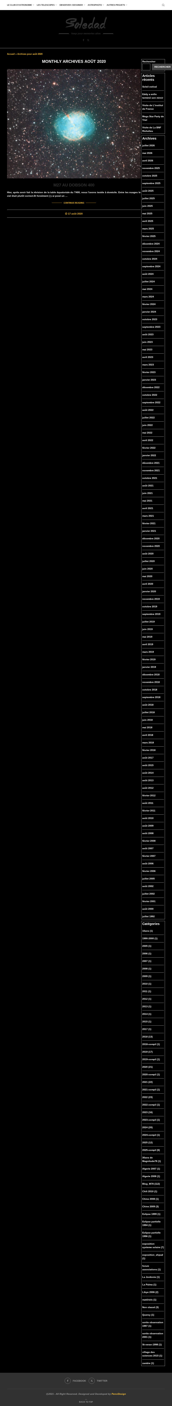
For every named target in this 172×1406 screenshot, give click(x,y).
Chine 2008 (150, 1199)
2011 (146, 991)
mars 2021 (148, 515)
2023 (147, 1112)
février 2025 (149, 236)
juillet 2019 (148, 621)
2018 (147, 1036)
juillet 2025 (148, 198)
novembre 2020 (151, 546)
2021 (147, 1082)
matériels (149, 1299)
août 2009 (148, 825)
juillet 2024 (148, 281)
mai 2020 (147, 576)
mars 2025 (148, 228)
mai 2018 (147, 727)
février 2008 (149, 840)
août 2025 (148, 190)
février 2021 (149, 523)
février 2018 (149, 750)
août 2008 (148, 833)
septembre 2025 (151, 183)
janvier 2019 (149, 667)
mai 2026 (147, 153)
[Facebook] (83, 40)
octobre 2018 (149, 689)
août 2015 (148, 765)
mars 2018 (148, 742)
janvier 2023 (149, 379)
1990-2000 (150, 938)
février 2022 (149, 447)
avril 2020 (147, 583)
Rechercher (148, 61)
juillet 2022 (148, 417)
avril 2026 (147, 160)
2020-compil (151, 1074)
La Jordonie (151, 1277)
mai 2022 (147, 432)
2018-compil (151, 1044)
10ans (147, 930)
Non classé (150, 1307)
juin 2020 (147, 568)
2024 (147, 1127)
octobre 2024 (149, 258)
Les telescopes (46, 5)
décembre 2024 (151, 243)
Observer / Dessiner (71, 5)
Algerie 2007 (151, 1168)
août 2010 (148, 818)
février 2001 (149, 901)
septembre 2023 (151, 327)
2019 (147, 1051)
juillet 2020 (148, 561)
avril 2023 (147, 357)
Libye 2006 (150, 1292)
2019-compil (151, 1059)
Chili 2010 (149, 1191)
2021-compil (151, 1089)
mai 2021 (147, 500)
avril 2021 (147, 508)
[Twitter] (88, 40)
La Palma (149, 1284)
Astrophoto (95, 5)
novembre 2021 (151, 470)
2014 (146, 1014)
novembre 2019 (151, 599)
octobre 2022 (149, 395)
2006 (146, 953)
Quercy (148, 1314)
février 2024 (149, 304)
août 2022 (148, 410)
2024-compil (151, 1135)
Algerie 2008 (151, 1176)
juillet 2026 (148, 145)
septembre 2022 (151, 402)
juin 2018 (147, 720)
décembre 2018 (151, 674)
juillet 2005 (148, 878)
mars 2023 (148, 364)
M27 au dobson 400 (73, 185)
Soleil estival (149, 86)
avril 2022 (147, 440)
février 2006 (149, 871)
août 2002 (148, 886)
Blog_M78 (151, 1183)
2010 (146, 983)
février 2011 (148, 810)
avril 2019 (147, 644)
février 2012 (149, 795)
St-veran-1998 (152, 1344)
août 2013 (148, 780)
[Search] (163, 5)
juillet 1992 (148, 916)
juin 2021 (147, 493)
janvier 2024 (149, 311)
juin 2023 (147, 342)
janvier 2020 (149, 591)
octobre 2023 (149, 319)
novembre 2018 (151, 682)
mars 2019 (148, 652)
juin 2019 (147, 629)
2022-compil (151, 1104)
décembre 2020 (151, 538)
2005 (146, 946)
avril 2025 (147, 221)
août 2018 (148, 704)
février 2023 (149, 372)
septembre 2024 (151, 266)
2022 (147, 1097)
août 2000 (148, 908)
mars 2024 (148, 296)
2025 (147, 1142)
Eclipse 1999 (151, 1214)
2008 (146, 968)
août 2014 (148, 772)
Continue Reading (74, 203)
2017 (146, 1029)
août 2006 (148, 863)
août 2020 (148, 553)
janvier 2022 (149, 455)
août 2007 (148, 848)
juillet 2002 (148, 893)
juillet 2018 (148, 712)
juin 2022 (147, 425)
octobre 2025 (149, 175)
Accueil (11, 54)
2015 (146, 1021)
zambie (148, 1363)
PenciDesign (119, 1394)
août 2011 (147, 803)
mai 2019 (147, 636)
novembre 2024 (151, 251)
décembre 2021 (151, 463)
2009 (146, 976)
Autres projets (116, 5)
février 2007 (149, 856)
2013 (146, 1006)
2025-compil (151, 1150)
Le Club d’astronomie (19, 5)
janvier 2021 (149, 531)
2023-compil (151, 1119)
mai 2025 (147, 213)
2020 (147, 1067)
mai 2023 (147, 349)
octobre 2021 (149, 478)
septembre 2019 (151, 614)
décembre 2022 (151, 387)
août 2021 (148, 485)
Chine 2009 (150, 1206)
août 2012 (148, 788)
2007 (146, 961)
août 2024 (148, 274)
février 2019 (149, 659)
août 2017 (148, 757)
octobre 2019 (149, 606)
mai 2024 (147, 289)
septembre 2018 (151, 697)
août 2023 (148, 334)
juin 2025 (147, 206)
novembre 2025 (151, 168)
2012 (146, 999)
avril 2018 (147, 735)
